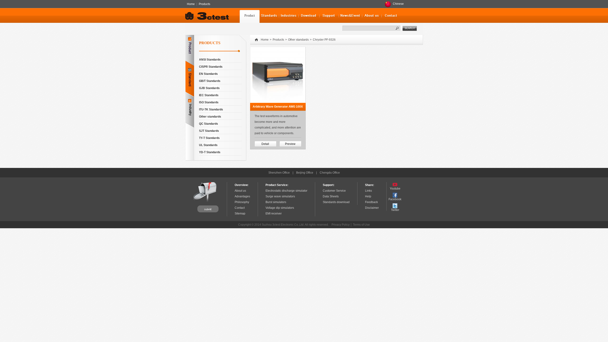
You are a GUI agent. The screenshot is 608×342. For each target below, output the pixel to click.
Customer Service (334, 190)
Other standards (210, 116)
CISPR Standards (211, 66)
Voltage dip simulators (280, 207)
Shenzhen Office (279, 172)
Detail (265, 144)
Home (191, 4)
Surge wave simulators (280, 196)
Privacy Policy (341, 224)
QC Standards (208, 123)
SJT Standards (209, 131)
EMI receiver (274, 213)
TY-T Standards (209, 138)
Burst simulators (276, 202)
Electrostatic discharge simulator (286, 190)
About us (240, 190)
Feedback (371, 202)
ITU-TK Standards (211, 109)
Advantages (242, 196)
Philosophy (242, 202)
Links (368, 190)
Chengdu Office (330, 172)
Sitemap (240, 213)
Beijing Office (304, 172)
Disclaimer (372, 207)
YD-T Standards (209, 152)
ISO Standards (208, 102)
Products (204, 4)
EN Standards (208, 74)
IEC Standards (208, 95)
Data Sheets (331, 196)
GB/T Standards (209, 81)
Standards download (336, 202)
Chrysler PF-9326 (324, 39)
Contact (240, 207)
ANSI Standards (210, 59)
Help (368, 196)
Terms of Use (361, 224)
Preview (290, 144)
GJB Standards (209, 88)
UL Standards (208, 145)
